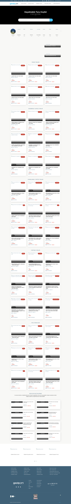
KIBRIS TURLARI (39, 471)
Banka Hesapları (31, 486)
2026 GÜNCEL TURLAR (48, 3)
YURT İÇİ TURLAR (23, 3)
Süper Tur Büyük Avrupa (53, 469)
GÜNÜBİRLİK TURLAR (39, 3)
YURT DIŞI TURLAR (31, 3)
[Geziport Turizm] (14, 3)
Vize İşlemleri (38, 486)
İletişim (30, 488)
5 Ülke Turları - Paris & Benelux (54, 474)
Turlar (29, 483)
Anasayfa (30, 480)
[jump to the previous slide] (12, 48)
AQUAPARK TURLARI (40, 474)
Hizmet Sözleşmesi (39, 480)
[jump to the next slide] (42, 48)
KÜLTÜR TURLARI (39, 469)
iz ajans (60, 502)
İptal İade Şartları (39, 483)
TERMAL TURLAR (26, 471)
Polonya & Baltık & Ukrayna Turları (54, 471)
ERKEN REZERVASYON (56, 3)
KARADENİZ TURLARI (14, 474)
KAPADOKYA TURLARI (27, 469)
